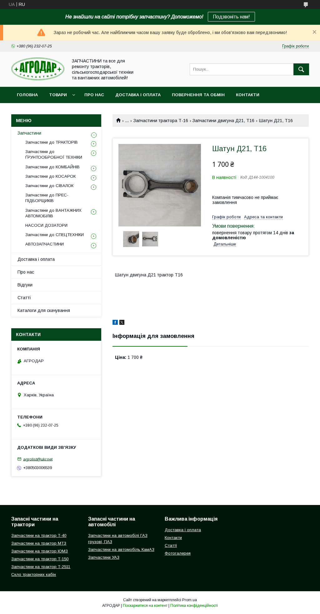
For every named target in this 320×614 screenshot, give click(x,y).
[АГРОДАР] (37, 78)
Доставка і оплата (138, 94)
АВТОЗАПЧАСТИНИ (44, 244)
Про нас (94, 94)
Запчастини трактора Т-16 (160, 120)
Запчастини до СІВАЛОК (49, 185)
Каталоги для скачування (44, 310)
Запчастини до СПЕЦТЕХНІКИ (54, 234)
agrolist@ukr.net (37, 459)
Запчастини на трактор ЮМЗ (39, 551)
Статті (24, 297)
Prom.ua (189, 600)
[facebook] (115, 323)
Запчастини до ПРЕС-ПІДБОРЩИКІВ (46, 198)
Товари (58, 94)
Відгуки (25, 284)
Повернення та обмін (198, 94)
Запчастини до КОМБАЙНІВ (52, 167)
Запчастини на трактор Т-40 (38, 535)
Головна (27, 94)
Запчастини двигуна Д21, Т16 (223, 120)
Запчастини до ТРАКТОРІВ (51, 142)
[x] (121, 323)
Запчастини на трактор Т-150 (39, 559)
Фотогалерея (178, 553)
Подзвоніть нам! (231, 16)
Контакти (247, 94)
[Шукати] (301, 69)
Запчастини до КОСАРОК (50, 176)
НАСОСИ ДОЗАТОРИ (46, 225)
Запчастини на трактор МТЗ (38, 543)
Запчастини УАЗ (103, 557)
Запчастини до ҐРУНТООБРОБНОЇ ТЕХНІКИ (53, 154)
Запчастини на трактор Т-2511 (40, 566)
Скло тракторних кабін (33, 574)
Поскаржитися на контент (145, 605)
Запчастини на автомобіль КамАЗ (121, 549)
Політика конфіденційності (194, 605)
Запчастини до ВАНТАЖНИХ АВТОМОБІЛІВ (53, 213)
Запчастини (29, 133)
